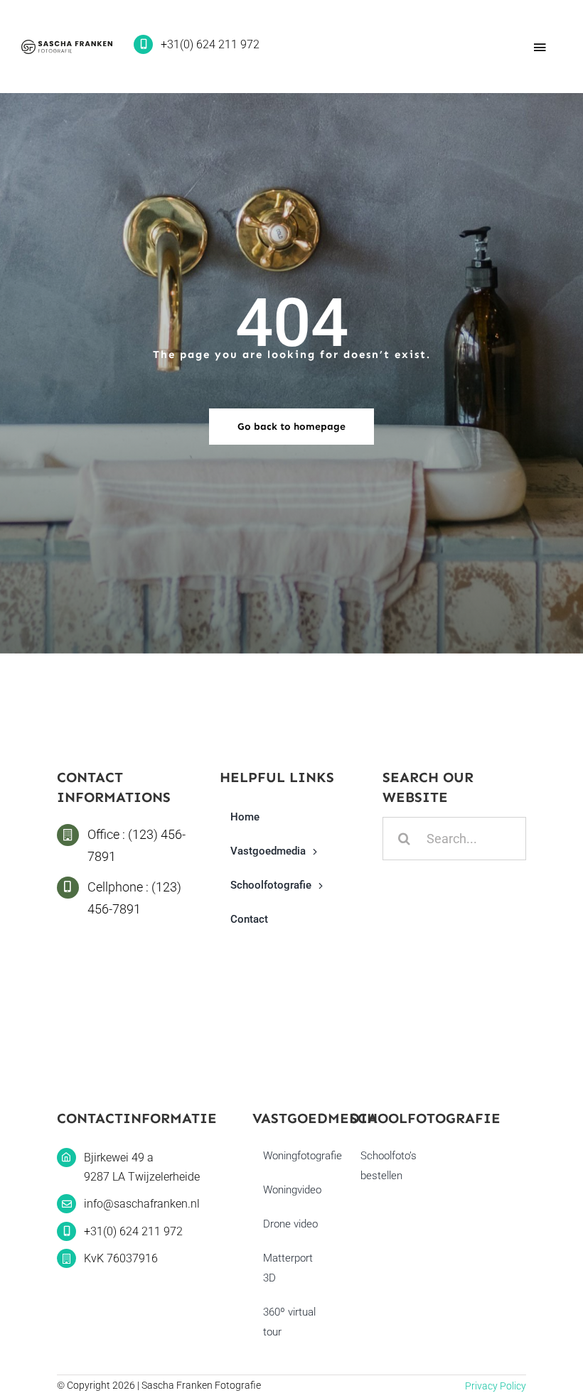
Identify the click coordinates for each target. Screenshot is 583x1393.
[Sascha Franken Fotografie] (66, 45)
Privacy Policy (495, 1386)
